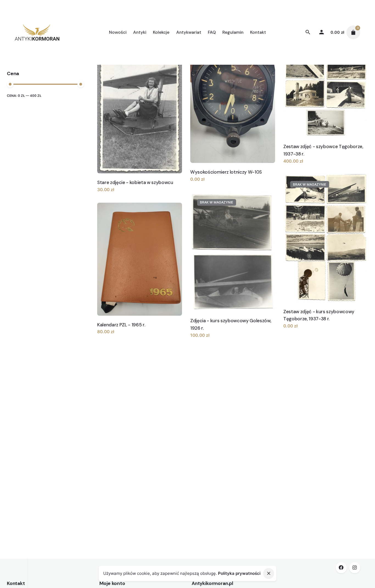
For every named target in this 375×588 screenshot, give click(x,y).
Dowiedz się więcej (210, 185)
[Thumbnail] (37, 32)
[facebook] (341, 567)
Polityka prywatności (239, 573)
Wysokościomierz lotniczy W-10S (226, 172)
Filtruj (76, 99)
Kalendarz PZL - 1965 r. (121, 325)
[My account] (321, 32)
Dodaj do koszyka (115, 195)
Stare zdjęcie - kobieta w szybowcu (135, 182)
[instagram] (354, 567)
